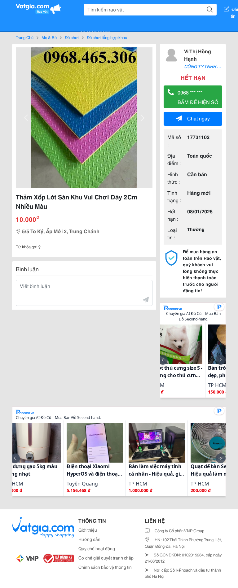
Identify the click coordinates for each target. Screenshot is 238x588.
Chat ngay (198, 118)
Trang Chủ (24, 37)
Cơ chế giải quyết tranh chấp (106, 558)
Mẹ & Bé (49, 37)
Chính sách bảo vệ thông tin (105, 567)
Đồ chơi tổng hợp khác (107, 37)
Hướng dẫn (89, 539)
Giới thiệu (87, 530)
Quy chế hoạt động (96, 548)
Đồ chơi (72, 37)
